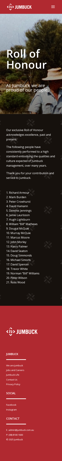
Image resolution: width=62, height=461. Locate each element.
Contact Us (11, 379)
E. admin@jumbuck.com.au (20, 430)
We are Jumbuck (14, 365)
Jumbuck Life (12, 374)
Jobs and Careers (15, 370)
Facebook (11, 404)
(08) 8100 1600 (16, 434)
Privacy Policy (13, 384)
